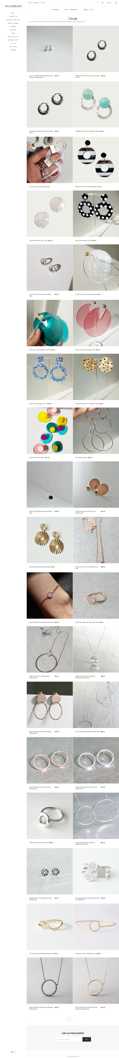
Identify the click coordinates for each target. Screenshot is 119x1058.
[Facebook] (14, 1052)
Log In (13, 43)
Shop (13, 13)
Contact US (13, 16)
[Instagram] (12, 1052)
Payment (13, 26)
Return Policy (13, 40)
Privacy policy (13, 36)
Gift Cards (13, 46)
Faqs (13, 33)
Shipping (13, 30)
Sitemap (13, 50)
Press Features (13, 23)
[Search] (116, 3)
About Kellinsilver (13, 19)
